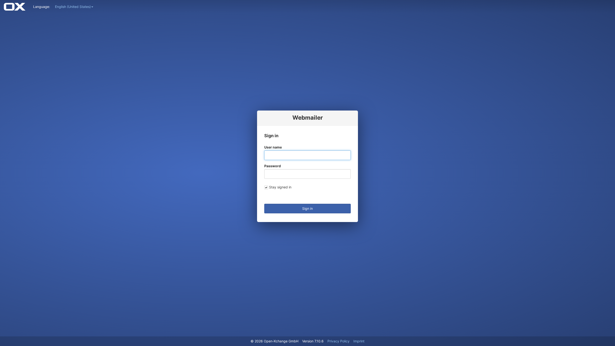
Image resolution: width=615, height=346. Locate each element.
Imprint (358, 341)
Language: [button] (41, 7)
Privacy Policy (338, 341)
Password (272, 166)
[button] (74, 7)
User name (273, 147)
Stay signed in (280, 187)
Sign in (307, 208)
